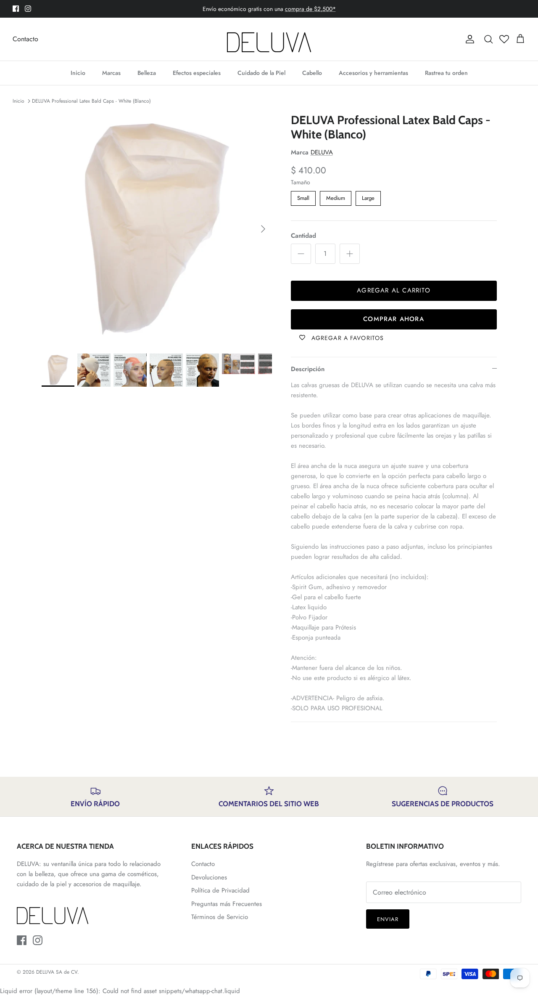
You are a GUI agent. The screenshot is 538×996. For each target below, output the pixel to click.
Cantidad (303, 235)
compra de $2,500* (310, 9)
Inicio (78, 73)
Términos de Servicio (219, 917)
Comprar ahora (393, 319)
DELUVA (322, 152)
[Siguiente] (263, 229)
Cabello (312, 73)
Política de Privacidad (220, 890)
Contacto (25, 39)
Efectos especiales (197, 73)
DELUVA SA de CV (56, 972)
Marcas (111, 73)
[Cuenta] (468, 39)
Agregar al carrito (393, 290)
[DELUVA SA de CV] (269, 39)
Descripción (307, 369)
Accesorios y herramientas (373, 73)
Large (368, 196)
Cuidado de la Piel (261, 73)
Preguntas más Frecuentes (226, 903)
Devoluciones (209, 877)
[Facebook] (16, 8)
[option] (157, 228)
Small (303, 196)
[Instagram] (28, 8)
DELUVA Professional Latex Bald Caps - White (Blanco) (91, 101)
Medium (335, 196)
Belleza (146, 73)
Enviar (387, 919)
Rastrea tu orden (446, 73)
